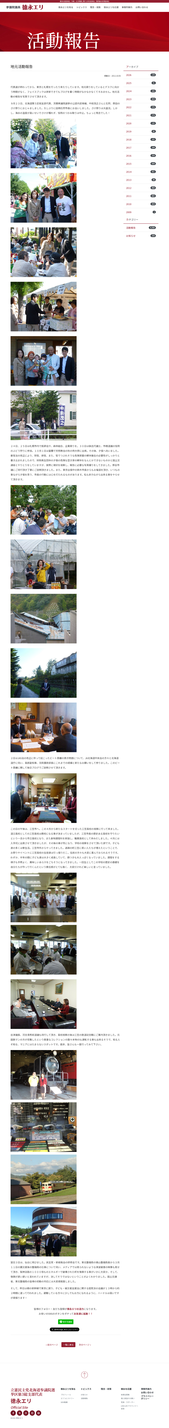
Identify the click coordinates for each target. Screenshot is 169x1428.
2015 (140, 163)
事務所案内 (127, 7)
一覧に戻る (68, 1344)
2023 (140, 99)
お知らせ (140, 235)
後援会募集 (125, 1394)
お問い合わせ (141, 7)
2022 (140, 107)
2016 (140, 155)
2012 (140, 188)
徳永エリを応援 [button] (111, 7)
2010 (140, 204)
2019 (140, 131)
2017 (140, 147)
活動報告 (140, 227)
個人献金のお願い (128, 1398)
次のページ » (85, 1344)
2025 (140, 83)
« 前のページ (52, 1344)
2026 (140, 75)
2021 (140, 115)
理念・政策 (95, 7)
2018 (140, 139)
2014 (140, 171)
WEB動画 (64, 1402)
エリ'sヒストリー (67, 1398)
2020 (140, 123)
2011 (140, 196)
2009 (140, 212)
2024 (140, 91)
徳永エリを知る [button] (65, 7)
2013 (140, 179)
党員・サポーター (128, 1402)
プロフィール (66, 1394)
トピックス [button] (81, 7)
